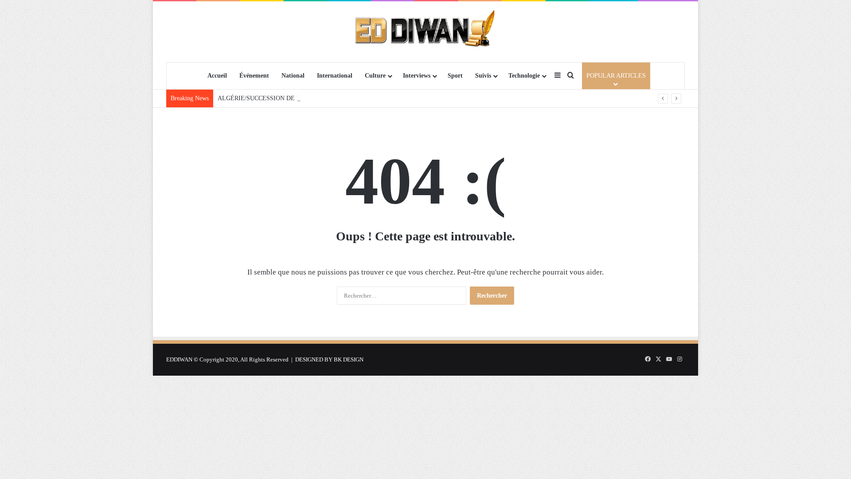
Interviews (416, 75)
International (334, 75)
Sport (455, 75)
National (292, 75)
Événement (254, 75)
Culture (375, 75)
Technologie (524, 75)
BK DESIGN (348, 359)
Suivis (483, 75)
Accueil (217, 75)
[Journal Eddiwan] (425, 31)
